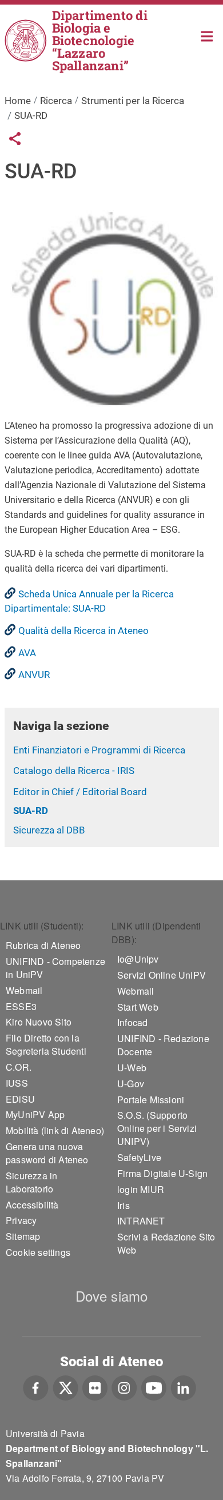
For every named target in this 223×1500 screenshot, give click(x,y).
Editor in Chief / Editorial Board (80, 791)
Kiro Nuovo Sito (38, 1021)
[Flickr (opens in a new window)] (94, 1387)
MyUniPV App (35, 1114)
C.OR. (18, 1067)
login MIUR (140, 1189)
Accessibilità (32, 1204)
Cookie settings (38, 1252)
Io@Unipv (138, 959)
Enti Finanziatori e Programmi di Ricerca (99, 750)
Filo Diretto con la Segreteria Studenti (46, 1044)
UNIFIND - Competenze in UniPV (55, 968)
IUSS (17, 1083)
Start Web (137, 1007)
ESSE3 (21, 1006)
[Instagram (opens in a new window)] (124, 1387)
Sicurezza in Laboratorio (31, 1182)
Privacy (21, 1220)
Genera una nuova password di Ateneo (47, 1153)
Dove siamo (111, 1296)
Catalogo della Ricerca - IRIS (73, 770)
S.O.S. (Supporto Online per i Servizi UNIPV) (157, 1128)
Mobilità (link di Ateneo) (55, 1130)
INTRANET (141, 1220)
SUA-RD (30, 810)
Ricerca (56, 100)
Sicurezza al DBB (49, 830)
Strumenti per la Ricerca (132, 100)
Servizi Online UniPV (161, 975)
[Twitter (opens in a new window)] (65, 1387)
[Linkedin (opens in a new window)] (183, 1387)
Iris (123, 1205)
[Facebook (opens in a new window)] (36, 1387)
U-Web (131, 1067)
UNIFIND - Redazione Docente (163, 1045)
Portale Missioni (150, 1099)
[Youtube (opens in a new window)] (153, 1387)
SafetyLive (139, 1157)
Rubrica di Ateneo (43, 945)
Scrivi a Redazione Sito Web (166, 1243)
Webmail (24, 990)
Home (207, 35)
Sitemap (23, 1236)
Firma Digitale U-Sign (162, 1173)
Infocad (132, 1022)
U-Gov (130, 1083)
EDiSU (20, 1099)
